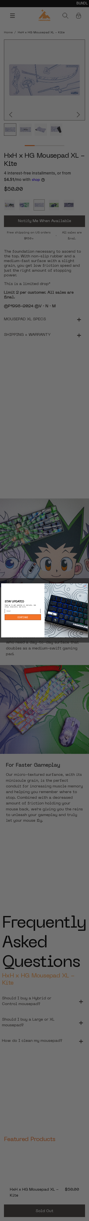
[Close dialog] (85, 586)
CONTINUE (23, 617)
